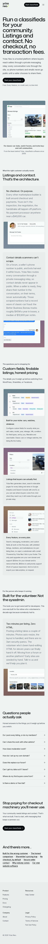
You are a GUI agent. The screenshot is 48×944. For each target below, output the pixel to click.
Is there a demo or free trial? (14, 783)
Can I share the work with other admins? (19, 742)
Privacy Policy (30, 917)
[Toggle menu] (43, 5)
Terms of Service (31, 921)
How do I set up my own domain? (16, 756)
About (5, 917)
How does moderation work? (14, 749)
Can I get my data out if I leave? (15, 769)
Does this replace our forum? (14, 762)
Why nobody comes (21, 863)
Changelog (7, 907)
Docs (4, 903)
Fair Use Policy (30, 925)
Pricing (5, 899)
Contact (5, 921)
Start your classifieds (12, 80)
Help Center (29, 895)
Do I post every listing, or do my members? (20, 735)
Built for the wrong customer (15, 853)
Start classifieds (31, 5)
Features (6, 895)
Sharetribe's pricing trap (26, 856)
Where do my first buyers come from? (18, 776)
